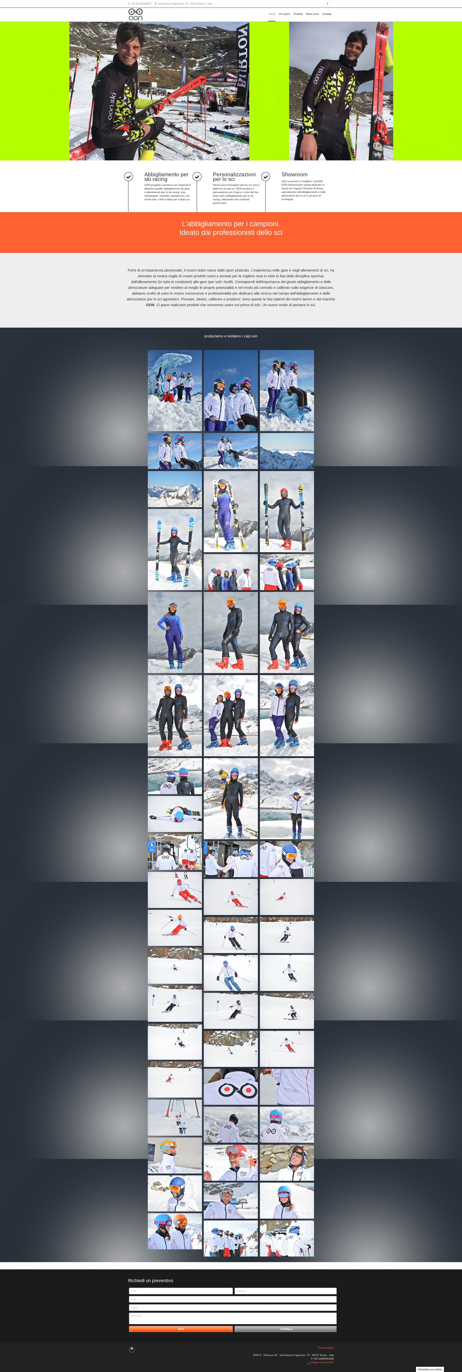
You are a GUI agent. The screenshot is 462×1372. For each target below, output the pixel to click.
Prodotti (298, 13)
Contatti (326, 13)
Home (272, 13)
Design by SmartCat (322, 1362)
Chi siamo (284, 13)
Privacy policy (326, 1347)
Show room (312, 13)
